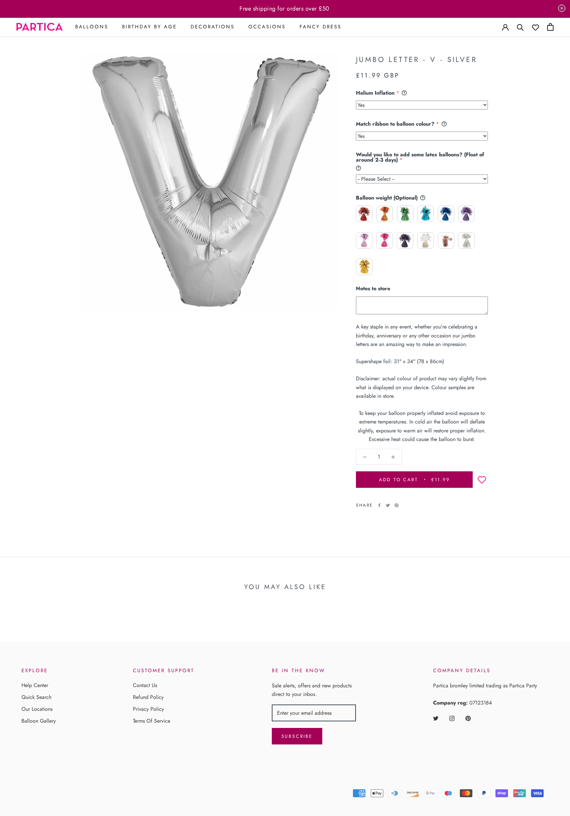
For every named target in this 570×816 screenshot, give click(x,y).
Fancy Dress (320, 26)
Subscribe (297, 736)
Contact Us (145, 685)
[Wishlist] (535, 26)
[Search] (520, 26)
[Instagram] (452, 718)
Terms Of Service (151, 721)
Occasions (267, 26)
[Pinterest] (396, 505)
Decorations (213, 26)
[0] (550, 27)
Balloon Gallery (38, 721)
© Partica (40, 795)
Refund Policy (148, 697)
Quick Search (36, 697)
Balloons (91, 26)
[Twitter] (388, 505)
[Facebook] (379, 505)
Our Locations (36, 709)
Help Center (34, 685)
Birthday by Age (149, 26)
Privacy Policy (148, 709)
